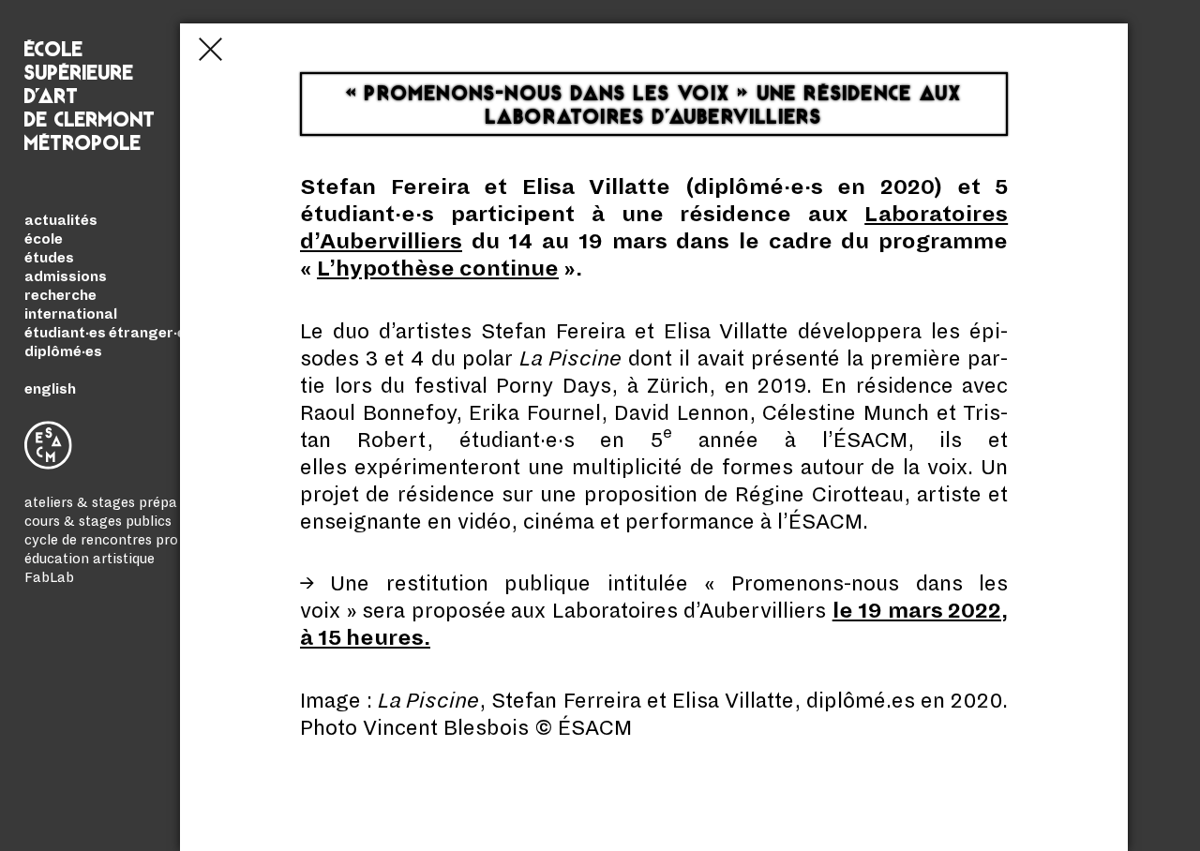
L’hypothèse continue (438, 268)
